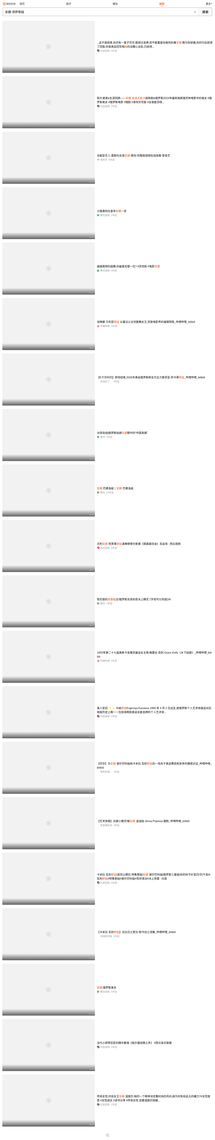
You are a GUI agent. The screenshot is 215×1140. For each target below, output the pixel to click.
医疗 (68, 3)
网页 (22, 3)
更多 (208, 3)
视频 (161, 3)
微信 (115, 3)
